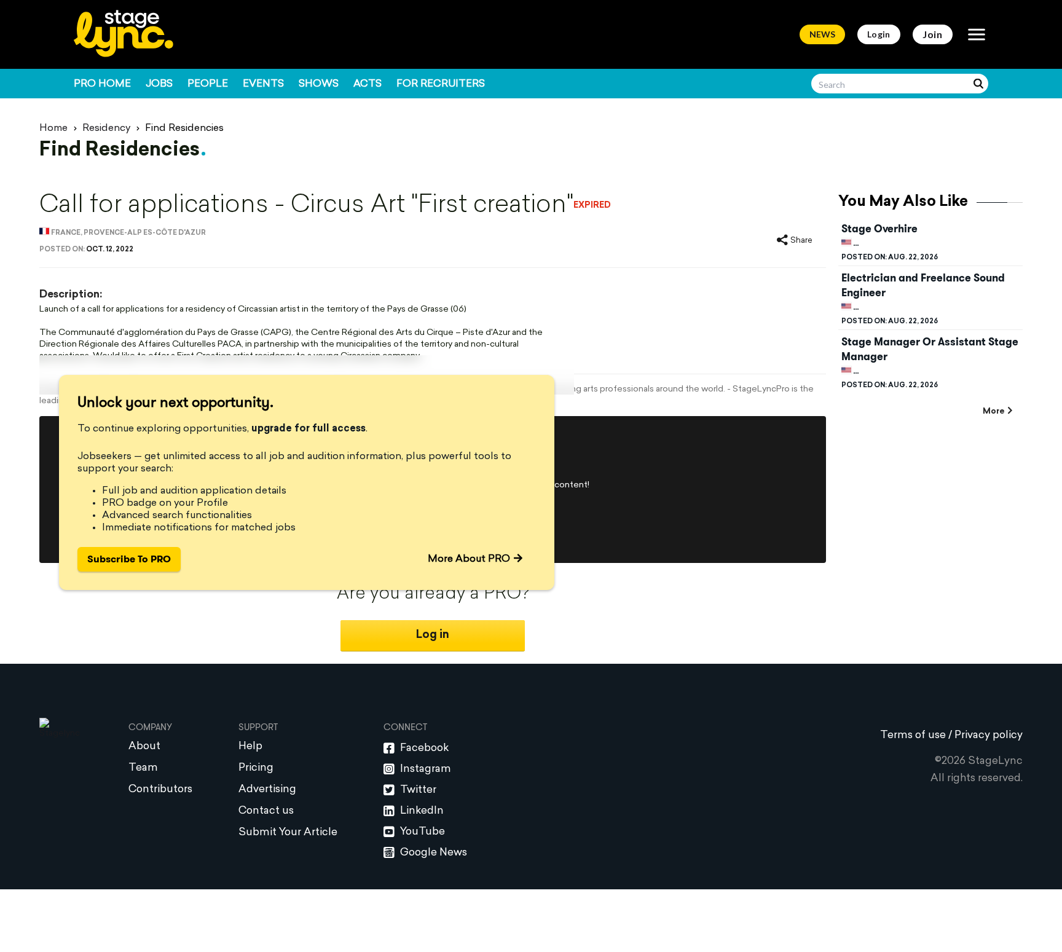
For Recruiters (440, 84)
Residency (106, 128)
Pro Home (102, 84)
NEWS (822, 34)
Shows (319, 84)
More (993, 411)
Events (263, 84)
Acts (367, 84)
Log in (432, 635)
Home (53, 128)
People (207, 84)
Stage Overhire (879, 228)
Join (932, 34)
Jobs (159, 84)
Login (879, 34)
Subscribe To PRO (129, 559)
